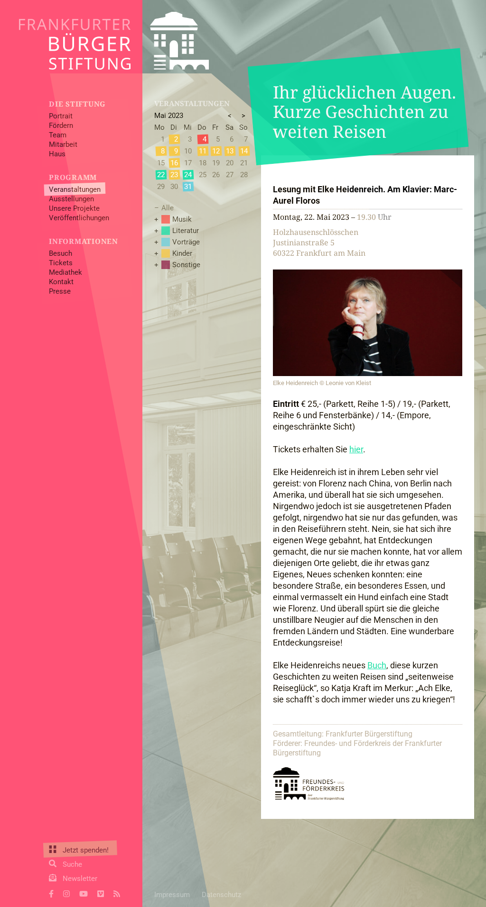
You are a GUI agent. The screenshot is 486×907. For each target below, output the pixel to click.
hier (356, 449)
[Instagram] (66, 893)
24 (188, 175)
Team (57, 135)
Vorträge (186, 242)
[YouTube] (83, 893)
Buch (376, 665)
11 (202, 151)
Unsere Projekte (74, 208)
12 (216, 151)
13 (230, 151)
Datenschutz (221, 894)
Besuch (60, 253)
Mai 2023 (168, 115)
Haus (57, 154)
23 (174, 175)
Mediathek (65, 272)
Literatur (185, 230)
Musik (182, 219)
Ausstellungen (71, 199)
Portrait (61, 116)
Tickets (61, 263)
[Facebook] (51, 893)
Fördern (61, 125)
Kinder (182, 253)
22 (161, 175)
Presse (60, 291)
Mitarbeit (63, 144)
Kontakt (61, 282)
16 (174, 163)
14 (244, 151)
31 (188, 186)
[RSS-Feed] (116, 893)
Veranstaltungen (75, 189)
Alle (167, 208)
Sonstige (186, 264)
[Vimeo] (100, 893)
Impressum (172, 894)
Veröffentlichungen (79, 218)
